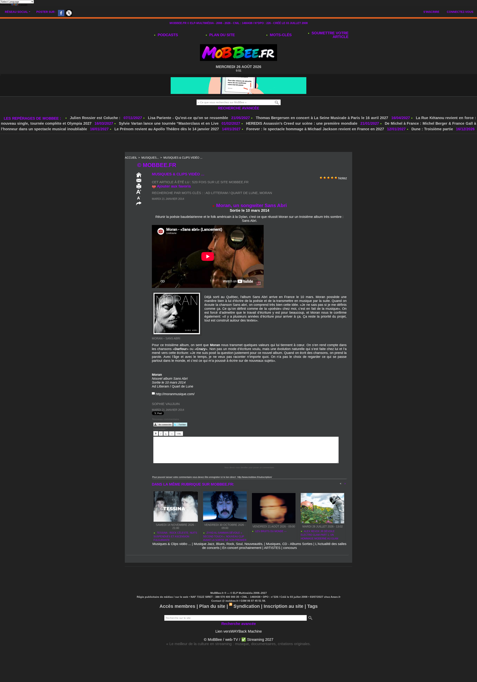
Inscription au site (283, 606)
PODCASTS (167, 35)
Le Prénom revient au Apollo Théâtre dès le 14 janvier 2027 (166, 129)
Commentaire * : (160, 429)
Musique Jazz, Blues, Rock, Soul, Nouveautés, (228, 544)
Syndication (246, 606)
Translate (23, 5)
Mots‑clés (280, 35)
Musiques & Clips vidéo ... (182, 157)
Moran (266, 193)
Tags (312, 606)
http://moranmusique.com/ (175, 394)
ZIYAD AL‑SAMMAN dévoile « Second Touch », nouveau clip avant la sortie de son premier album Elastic (224, 535)
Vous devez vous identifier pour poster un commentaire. (249, 467)
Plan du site (221, 35)
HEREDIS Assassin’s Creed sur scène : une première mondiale (301, 123)
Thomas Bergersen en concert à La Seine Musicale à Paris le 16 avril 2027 (322, 118)
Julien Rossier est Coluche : (96, 118)
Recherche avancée (238, 108)
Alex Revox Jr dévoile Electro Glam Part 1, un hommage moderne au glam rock (319, 534)
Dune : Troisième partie (432, 129)
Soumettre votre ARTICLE (329, 35)
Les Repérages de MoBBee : (33, 118)
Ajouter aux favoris (174, 186)
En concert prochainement (241, 548)
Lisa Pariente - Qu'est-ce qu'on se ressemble (188, 118)
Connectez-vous (460, 11)
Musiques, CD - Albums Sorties (289, 544)
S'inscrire (431, 11)
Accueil (131, 157)
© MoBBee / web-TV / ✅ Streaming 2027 (238, 639)
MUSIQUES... (150, 157)
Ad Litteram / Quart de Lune (232, 193)
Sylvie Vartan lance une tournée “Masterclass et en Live (168, 123)
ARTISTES (272, 548)
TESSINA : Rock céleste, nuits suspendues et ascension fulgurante (175, 535)
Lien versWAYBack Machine (238, 631)
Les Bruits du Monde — (271, 531)
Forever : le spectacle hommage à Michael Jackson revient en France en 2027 (315, 129)
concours (290, 548)
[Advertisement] (238, 143)
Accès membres (177, 606)
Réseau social (16, 11)
